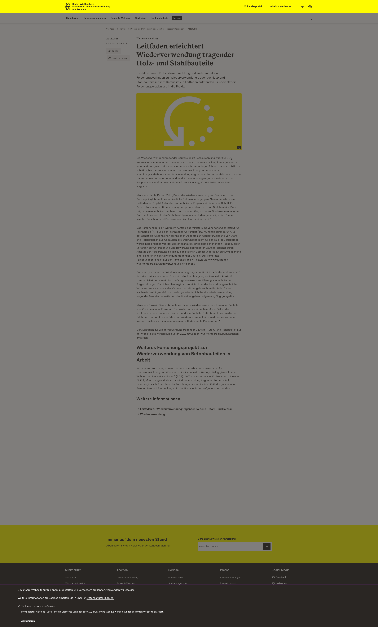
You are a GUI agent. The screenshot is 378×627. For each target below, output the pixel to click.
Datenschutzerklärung (100, 597)
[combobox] (281, 7)
